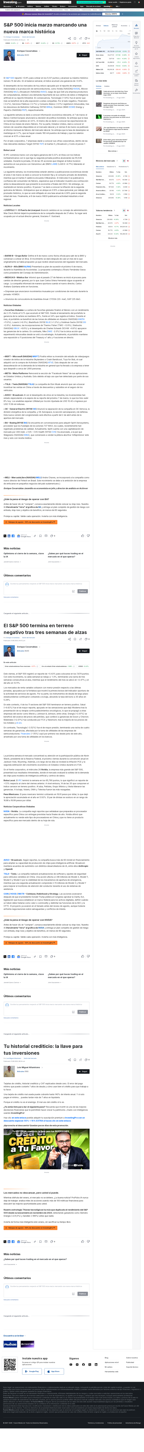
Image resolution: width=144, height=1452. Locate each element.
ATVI (50, 362)
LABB (54, 164)
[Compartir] (69, 38)
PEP (24, 110)
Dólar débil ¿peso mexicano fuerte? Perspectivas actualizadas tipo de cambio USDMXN (115, 141)
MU (15, 92)
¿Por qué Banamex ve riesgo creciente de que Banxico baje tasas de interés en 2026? (116, 129)
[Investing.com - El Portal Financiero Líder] (12, 2)
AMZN (81, 319)
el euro (58, 1439)
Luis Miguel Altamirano (28, 1061)
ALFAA (27, 266)
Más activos (100, 166)
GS (84, 322)
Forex (66, 10)
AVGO (43, 92)
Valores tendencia (104, 210)
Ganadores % (111, 166)
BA (25, 423)
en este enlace (19, 1111)
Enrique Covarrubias (27, 51)
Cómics (101, 10)
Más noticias (112, 151)
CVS (54, 432)
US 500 (98, 58)
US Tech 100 (100, 62)
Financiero (25, 730)
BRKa (49, 107)
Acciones (124, 26)
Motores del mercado (105, 161)
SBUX (16, 328)
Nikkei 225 (99, 69)
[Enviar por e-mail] (46, 535)
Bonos (95, 10)
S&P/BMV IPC (100, 51)
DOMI (71, 107)
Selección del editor (30, 10)
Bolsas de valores (57, 10)
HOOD (13, 890)
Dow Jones (100, 55)
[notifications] (135, 2)
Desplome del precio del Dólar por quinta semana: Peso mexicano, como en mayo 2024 (116, 105)
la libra (35, 1442)
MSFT (36, 356)
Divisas (98, 26)
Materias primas (75, 10)
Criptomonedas (86, 10)
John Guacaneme (9, 558)
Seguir (84, 55)
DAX (97, 66)
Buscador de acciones (93, 6)
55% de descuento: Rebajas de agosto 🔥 (91, 2)
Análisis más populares (12, 10)
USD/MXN (55, 1418)
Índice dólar (100, 73)
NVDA (76, 89)
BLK (48, 322)
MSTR (21, 890)
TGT (41, 144)
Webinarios (108, 10)
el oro (19, 719)
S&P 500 (10, 78)
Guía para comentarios (11, 594)
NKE (50, 331)
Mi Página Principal (40, 1335)
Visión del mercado (44, 10)
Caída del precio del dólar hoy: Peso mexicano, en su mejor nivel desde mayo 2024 (115, 93)
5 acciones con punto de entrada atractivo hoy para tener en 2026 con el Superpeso (116, 117)
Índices (106, 26)
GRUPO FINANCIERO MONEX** (32, 1331)
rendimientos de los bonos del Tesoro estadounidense (35, 1367)
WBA (26, 435)
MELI (38, 477)
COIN (6, 890)
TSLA (31, 384)
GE (34, 409)
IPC (20, 777)
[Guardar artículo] (75, 38)
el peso (67, 1421)
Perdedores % (124, 166)
